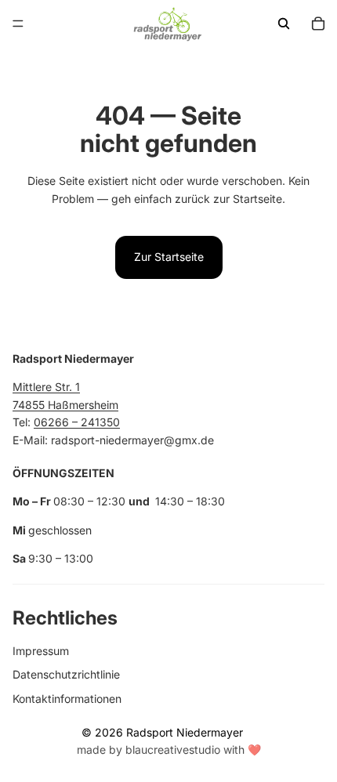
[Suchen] (283, 23)
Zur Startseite (169, 256)
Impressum (41, 650)
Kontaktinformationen (67, 697)
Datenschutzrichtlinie (66, 674)
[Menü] (18, 23)
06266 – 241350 (77, 422)
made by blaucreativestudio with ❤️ (169, 749)
